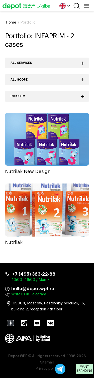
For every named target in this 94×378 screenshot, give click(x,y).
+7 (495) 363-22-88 (33, 274)
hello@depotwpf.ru (32, 288)
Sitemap (47, 362)
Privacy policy (47, 368)
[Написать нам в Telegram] (60, 369)
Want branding (84, 368)
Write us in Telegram (28, 294)
